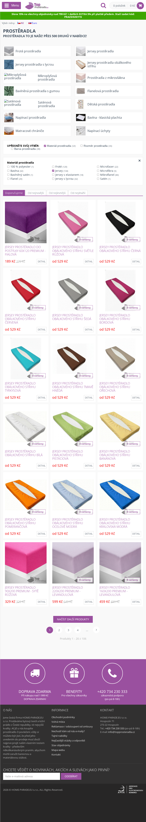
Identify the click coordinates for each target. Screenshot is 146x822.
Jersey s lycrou (66, 178)
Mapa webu (58, 750)
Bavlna (16, 171)
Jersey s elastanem (69, 174)
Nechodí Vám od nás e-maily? (68, 731)
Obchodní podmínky (63, 717)
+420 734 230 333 (112, 691)
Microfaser (108, 166)
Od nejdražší (78, 193)
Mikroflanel (109, 174)
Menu (15, 5)
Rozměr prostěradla (97, 145)
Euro (34, 23)
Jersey (61, 171)
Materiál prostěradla (61, 145)
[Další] (96, 630)
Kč (22, 23)
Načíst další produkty (73, 619)
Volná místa (58, 721)
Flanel (16, 178)
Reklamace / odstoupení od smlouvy (72, 726)
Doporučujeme (14, 193)
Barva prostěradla (26, 148)
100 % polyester (22, 166)
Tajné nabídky (59, 735)
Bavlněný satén (21, 174)
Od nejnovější (36, 193)
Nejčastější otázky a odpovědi (68, 740)
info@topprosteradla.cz (121, 732)
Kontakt (56, 754)
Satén (104, 178)
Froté (61, 166)
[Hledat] (103, 6)
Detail (41, 261)
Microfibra (107, 171)
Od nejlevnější (57, 193)
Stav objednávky (61, 745)
